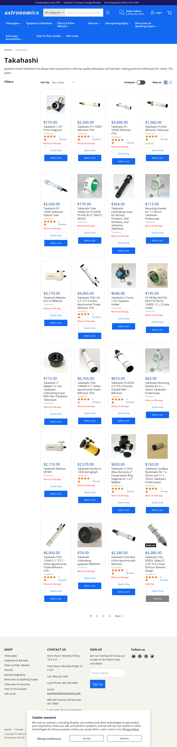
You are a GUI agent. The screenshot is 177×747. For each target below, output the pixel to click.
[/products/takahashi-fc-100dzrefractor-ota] (123, 104)
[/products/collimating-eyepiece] (89, 535)
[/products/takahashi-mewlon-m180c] (56, 446)
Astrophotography (117, 23)
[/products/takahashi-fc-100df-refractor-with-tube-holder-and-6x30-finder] (89, 104)
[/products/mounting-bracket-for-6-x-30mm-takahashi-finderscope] (157, 360)
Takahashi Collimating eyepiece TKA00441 (89, 560)
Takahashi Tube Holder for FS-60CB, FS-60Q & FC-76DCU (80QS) (89, 213)
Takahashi (48, 133)
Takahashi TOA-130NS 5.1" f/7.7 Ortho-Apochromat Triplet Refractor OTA (55, 563)
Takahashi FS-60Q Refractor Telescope (157, 128)
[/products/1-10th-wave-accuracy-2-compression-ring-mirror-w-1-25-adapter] (123, 446)
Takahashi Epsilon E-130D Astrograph (89, 470)
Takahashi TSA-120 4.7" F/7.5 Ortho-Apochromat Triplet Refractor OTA (88, 303)
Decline (124, 738)
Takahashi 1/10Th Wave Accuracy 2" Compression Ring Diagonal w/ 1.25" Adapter (122, 475)
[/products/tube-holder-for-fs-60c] (89, 186)
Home (8, 49)
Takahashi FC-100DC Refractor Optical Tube (53, 212)
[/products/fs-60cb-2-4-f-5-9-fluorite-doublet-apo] (123, 360)
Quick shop (56, 150)
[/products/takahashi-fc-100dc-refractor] (56, 186)
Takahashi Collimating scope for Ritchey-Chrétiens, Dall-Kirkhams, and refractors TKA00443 (121, 218)
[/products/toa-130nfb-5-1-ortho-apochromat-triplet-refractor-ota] (89, 360)
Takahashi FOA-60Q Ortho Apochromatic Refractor (123, 560)
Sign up (98, 684)
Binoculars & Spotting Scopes (145, 24)
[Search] (108, 13)
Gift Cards (72, 36)
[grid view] (165, 82)
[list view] (170, 82)
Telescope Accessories (13, 37)
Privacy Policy (131, 729)
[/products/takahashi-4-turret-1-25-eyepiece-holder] (123, 275)
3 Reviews (96, 138)
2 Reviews (62, 223)
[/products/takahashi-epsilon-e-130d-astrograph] (89, 446)
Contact (19, 729)
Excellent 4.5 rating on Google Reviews (82, 2)
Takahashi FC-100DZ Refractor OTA (121, 130)
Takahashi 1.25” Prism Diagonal (53, 128)
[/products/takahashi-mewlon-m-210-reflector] (56, 275)
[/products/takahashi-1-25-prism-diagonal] (56, 104)
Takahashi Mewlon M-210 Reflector (55, 299)
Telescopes (13, 23)
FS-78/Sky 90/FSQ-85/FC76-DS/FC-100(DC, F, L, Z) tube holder (157, 303)
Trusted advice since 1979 (47, 2)
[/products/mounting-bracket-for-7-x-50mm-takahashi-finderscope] (157, 186)
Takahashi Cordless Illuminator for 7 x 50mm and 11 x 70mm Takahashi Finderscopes (156, 475)
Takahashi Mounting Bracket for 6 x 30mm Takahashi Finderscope (157, 388)
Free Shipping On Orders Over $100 (121, 2)
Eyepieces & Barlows (39, 23)
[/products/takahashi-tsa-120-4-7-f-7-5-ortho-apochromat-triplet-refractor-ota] (89, 275)
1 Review (62, 138)
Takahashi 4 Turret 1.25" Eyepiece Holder (122, 301)
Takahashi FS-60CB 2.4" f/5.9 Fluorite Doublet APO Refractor (122, 388)
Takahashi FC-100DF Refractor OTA (89, 128)
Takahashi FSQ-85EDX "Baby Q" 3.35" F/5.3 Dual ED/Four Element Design (155, 563)
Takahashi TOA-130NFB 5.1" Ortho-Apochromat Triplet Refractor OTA (89, 388)
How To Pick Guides (49, 36)
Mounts (93, 23)
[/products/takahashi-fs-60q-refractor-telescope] (157, 104)
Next (118, 616)
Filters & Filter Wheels (66, 24)
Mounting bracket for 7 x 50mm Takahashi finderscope (155, 213)
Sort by (45, 82)
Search (7, 729)
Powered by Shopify (14, 737)
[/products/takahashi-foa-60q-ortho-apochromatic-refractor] (123, 535)
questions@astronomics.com (64, 693)
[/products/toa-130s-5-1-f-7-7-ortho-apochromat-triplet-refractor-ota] (56, 535)
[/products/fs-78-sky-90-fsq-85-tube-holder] (157, 275)
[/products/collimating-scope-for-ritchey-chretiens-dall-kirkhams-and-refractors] (123, 186)
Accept (87, 738)
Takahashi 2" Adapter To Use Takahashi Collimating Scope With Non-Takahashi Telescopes (56, 391)
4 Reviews (164, 579)
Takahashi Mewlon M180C (55, 470)
